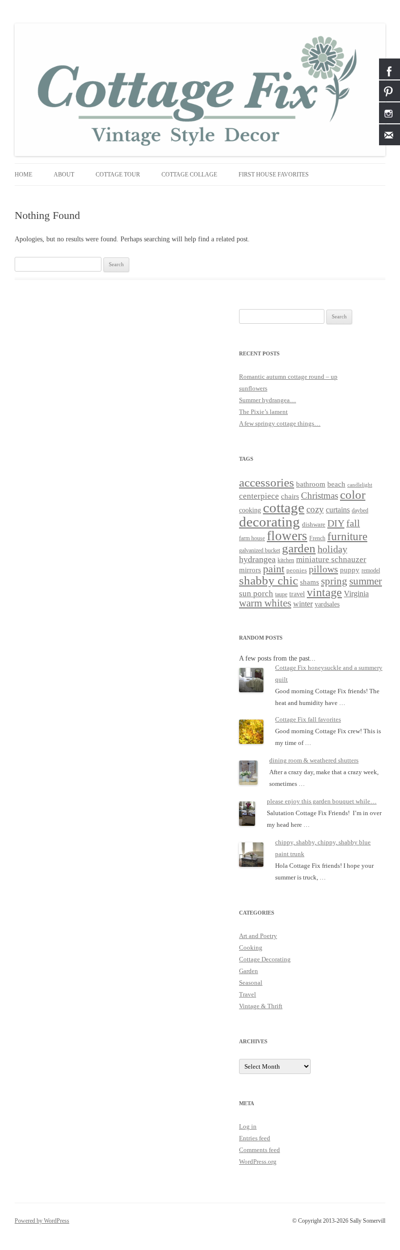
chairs (290, 496)
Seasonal (250, 982)
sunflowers (253, 388)
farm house (252, 538)
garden (299, 548)
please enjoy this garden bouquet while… (322, 801)
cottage (283, 507)
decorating (269, 521)
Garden (248, 971)
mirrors (250, 570)
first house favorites (274, 174)
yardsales (327, 604)
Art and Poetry (258, 935)
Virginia (356, 593)
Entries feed (254, 1138)
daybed (360, 510)
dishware (313, 524)
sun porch (256, 593)
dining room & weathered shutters (314, 760)
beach (336, 484)
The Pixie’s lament (263, 411)
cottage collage (189, 174)
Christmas (319, 495)
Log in (248, 1126)
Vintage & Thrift (260, 1006)
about (64, 174)
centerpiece (259, 496)
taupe (281, 594)
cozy (315, 509)
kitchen (286, 560)
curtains (338, 510)
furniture (347, 536)
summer (365, 581)
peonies (296, 570)
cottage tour (118, 174)
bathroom (310, 484)
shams (309, 582)
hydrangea (257, 559)
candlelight (359, 485)
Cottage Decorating (265, 959)
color (352, 494)
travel (297, 594)
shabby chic (268, 580)
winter (303, 603)
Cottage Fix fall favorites (308, 719)
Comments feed (259, 1149)
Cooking (250, 947)
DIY (335, 523)
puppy (350, 570)
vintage (324, 592)
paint (273, 569)
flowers (287, 535)
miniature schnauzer (331, 559)
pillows (323, 569)
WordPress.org (258, 1161)
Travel (247, 994)
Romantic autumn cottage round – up (288, 376)
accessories (266, 482)
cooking (250, 510)
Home (23, 174)
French (317, 538)
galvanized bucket (259, 550)
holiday (332, 549)
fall (353, 523)
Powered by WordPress (42, 1220)
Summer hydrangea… (267, 400)
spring (334, 581)
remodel (370, 570)
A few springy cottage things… (279, 423)
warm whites (265, 603)
